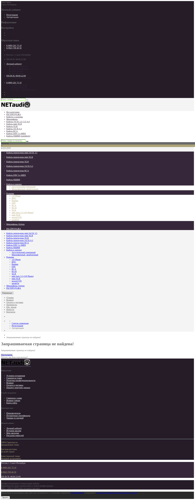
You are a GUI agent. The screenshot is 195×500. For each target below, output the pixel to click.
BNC (14, 198)
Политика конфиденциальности (20, 380)
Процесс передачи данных (18, 388)
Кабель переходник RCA (17, 171)
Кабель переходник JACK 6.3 (19, 166)
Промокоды (11, 305)
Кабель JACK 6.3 (14, 129)
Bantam (15, 201)
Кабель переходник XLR (17, 162)
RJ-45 (14, 208)
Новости (10, 309)
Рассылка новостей (15, 435)
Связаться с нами (14, 398)
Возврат (10, 300)
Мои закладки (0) (19, 66)
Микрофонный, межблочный (25, 189)
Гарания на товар (14, 378)
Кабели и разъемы (14, 117)
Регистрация (12, 15)
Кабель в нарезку (14, 184)
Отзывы (10, 297)
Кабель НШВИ (13, 180)
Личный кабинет (14, 428)
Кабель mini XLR (14, 124)
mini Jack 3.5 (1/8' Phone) (23, 212)
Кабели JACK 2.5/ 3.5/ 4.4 (18, 122)
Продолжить (6, 355)
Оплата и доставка (14, 302)
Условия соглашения (15, 376)
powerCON (17, 217)
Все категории (13, 112)
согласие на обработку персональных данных (116, 493)
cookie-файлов (77, 493)
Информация (7, 293)
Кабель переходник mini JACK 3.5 (21, 153)
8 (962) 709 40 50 (13, 48)
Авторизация (12, 17)
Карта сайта (11, 403)
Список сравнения (20, 68)
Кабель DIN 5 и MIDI (16, 133)
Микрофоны (12, 119)
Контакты (10, 312)
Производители (13, 413)
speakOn (15, 220)
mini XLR (16, 215)
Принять (5, 498)
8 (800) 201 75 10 (13, 45)
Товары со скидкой (15, 418)
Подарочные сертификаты (18, 415)
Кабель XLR (12, 126)
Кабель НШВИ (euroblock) (18, 136)
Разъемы (10, 193)
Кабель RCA (12, 131)
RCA (14, 205)
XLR (14, 210)
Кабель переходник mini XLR (19, 157)
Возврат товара (13, 400)
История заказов (13, 431)
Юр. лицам (11, 307)
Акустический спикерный (24, 186)
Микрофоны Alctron (15, 224)
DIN (14, 203)
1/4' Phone (16, 196)
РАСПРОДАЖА (13, 114)
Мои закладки (12, 433)
